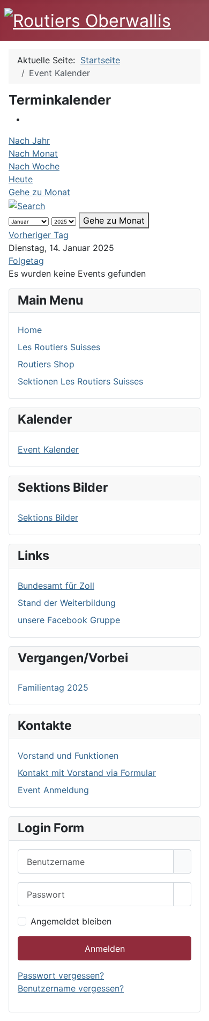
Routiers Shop (46, 364)
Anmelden (105, 948)
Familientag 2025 (53, 687)
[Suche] (27, 204)
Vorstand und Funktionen (68, 755)
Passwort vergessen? (61, 975)
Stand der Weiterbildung (67, 602)
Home (30, 329)
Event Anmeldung (53, 790)
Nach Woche (34, 166)
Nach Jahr (29, 140)
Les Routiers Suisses (59, 347)
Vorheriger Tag (39, 235)
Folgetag (26, 260)
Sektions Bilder (48, 517)
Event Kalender (48, 449)
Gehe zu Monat (39, 192)
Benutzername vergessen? (71, 988)
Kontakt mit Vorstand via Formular (87, 772)
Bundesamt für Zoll (56, 585)
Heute (21, 179)
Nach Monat (33, 153)
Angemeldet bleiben (71, 921)
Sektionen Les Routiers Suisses (80, 381)
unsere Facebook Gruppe (69, 620)
